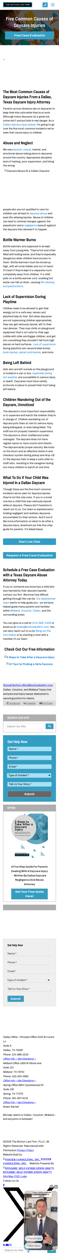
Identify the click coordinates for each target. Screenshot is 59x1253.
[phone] (45, 4)
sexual (27, 149)
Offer (11, 808)
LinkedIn (31, 703)
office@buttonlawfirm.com (37, 685)
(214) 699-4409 (41, 623)
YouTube (47, 703)
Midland (15, 610)
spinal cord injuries (30, 352)
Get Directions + (26, 1058)
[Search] (50, 726)
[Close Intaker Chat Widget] (56, 1187)
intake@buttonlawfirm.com (33, 627)
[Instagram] (10, 1245)
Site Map (8, 1176)
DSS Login (20, 1176)
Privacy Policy (25, 1150)
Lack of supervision (44, 344)
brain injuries (10, 352)
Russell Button (12, 685)
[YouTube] (7, 1245)
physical (17, 149)
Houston (26, 610)
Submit (29, 794)
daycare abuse (38, 213)
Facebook (14, 703)
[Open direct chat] (52, 1187)
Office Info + (10, 1058)
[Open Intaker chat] (28, 1251)
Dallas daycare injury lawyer (19, 124)
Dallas (37, 610)
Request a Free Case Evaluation (29, 555)
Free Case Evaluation (29, 35)
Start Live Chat (29, 541)
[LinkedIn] (4, 1245)
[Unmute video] (41, 1215)
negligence (30, 225)
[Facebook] (4, 1185)
